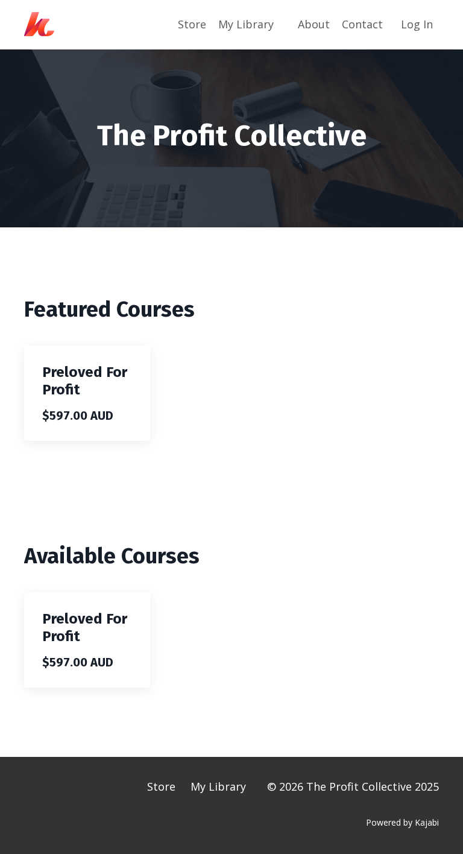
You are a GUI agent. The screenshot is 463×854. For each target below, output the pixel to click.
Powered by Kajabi (402, 822)
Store (192, 24)
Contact (362, 24)
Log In (417, 24)
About (314, 24)
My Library (246, 24)
